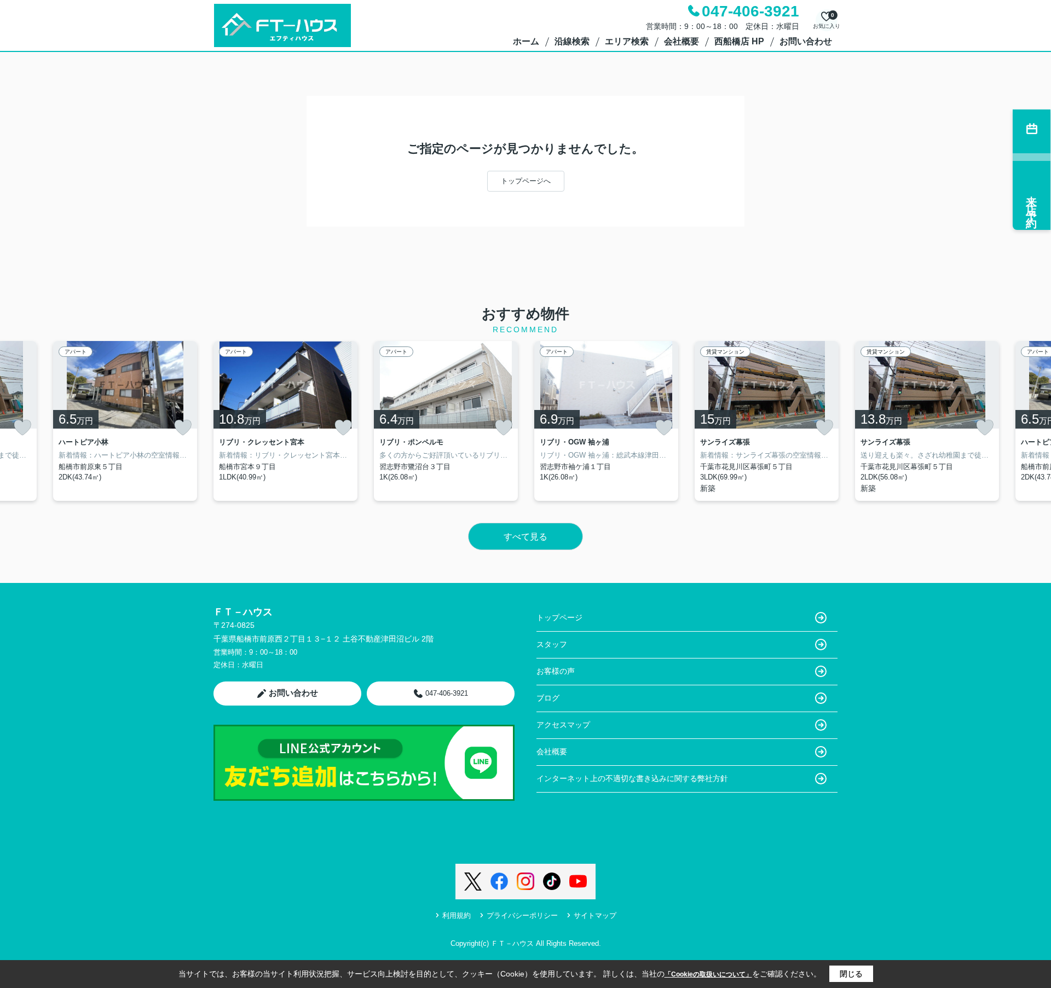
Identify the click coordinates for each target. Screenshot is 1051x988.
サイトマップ (595, 915)
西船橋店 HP (739, 41)
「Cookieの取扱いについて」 (708, 974)
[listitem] (285, 421)
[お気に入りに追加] (22, 427)
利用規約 (456, 915)
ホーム (526, 41)
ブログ (547, 698)
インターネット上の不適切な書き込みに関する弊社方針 (632, 778)
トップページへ (526, 181)
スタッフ (551, 644)
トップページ (559, 617)
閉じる (851, 973)
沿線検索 (572, 41)
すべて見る (525, 536)
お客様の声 (555, 671)
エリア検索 (627, 41)
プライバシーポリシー (522, 915)
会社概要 (681, 41)
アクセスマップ (563, 724)
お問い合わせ (805, 41)
